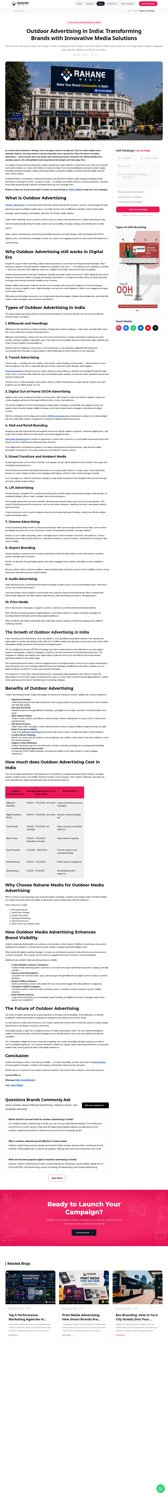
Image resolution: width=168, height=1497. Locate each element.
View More (57, 1178)
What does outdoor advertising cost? (131, 192)
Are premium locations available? (130, 202)
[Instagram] (119, 328)
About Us (90, 3)
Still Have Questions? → (95, 1105)
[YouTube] (148, 328)
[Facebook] (126, 328)
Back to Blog (19, 11)
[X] (155, 328)
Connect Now (84, 1232)
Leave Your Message (138, 209)
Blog (101, 3)
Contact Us (112, 3)
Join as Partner (148, 3)
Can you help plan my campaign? (130, 197)
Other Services (127, 3)
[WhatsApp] (133, 328)
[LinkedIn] (141, 328)
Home (79, 3)
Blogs (135, 11)
